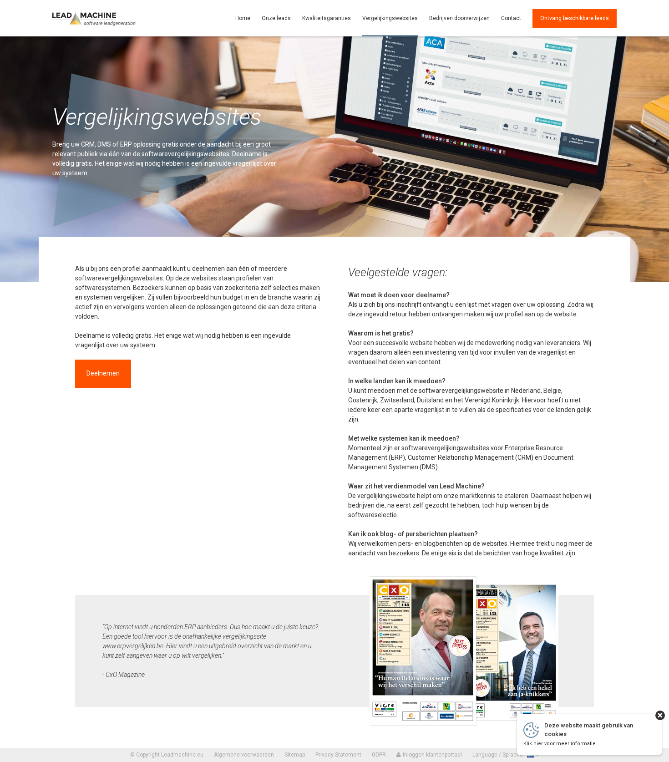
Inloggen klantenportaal (431, 755)
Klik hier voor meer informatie (559, 744)
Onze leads (276, 18)
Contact (511, 18)
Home (242, 18)
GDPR (379, 755)
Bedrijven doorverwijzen (459, 18)
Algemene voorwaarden (244, 755)
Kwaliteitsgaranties (326, 18)
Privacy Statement (338, 755)
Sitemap (294, 755)
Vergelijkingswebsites (390, 18)
